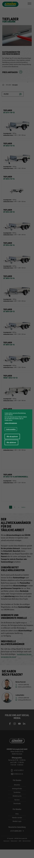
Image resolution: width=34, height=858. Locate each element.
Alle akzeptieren (12, 436)
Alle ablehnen (11, 442)
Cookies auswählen (11, 429)
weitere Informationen (11, 423)
